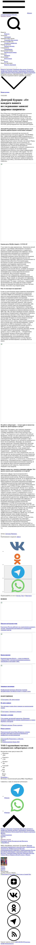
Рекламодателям (16, 841)
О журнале (4, 841)
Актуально (7, 37)
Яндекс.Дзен (20, 595)
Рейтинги (7, 55)
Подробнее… (5, 777)
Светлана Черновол (11, 533)
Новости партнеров (10, 64)
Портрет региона (9, 46)
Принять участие (6, 16)
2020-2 (19, 537)
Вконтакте (28, 595)
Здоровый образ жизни (11, 40)
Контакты (25, 841)
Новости (6, 34)
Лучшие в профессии (10, 43)
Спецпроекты (8, 49)
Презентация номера (10, 52)
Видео (6, 61)
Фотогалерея (8, 58)
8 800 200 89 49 (19, 942)
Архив (9, 841)
